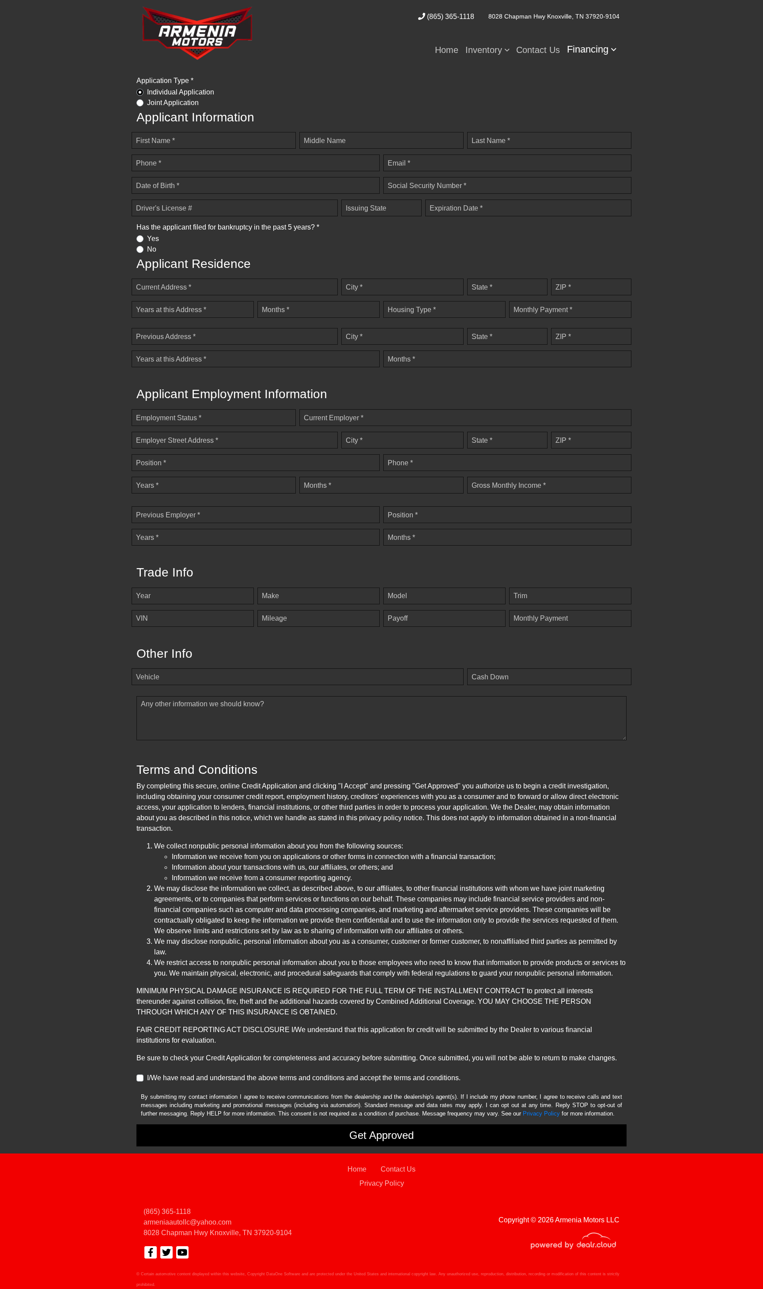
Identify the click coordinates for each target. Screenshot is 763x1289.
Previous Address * (166, 336)
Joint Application (173, 102)
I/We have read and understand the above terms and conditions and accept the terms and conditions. (304, 1078)
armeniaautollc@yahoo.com (187, 1222)
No (151, 249)
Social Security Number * (427, 185)
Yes (153, 238)
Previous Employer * (168, 515)
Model (397, 595)
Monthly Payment (541, 618)
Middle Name (325, 140)
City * (354, 287)
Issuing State (366, 208)
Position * (151, 463)
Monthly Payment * (543, 309)
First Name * (155, 140)
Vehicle (147, 677)
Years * (147, 485)
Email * (399, 163)
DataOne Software (283, 1274)
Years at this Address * (171, 309)
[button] (487, 50)
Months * (275, 309)
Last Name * (491, 140)
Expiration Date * (456, 208)
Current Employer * (333, 418)
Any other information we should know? (202, 704)
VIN (142, 618)
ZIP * (563, 287)
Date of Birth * (157, 185)
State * (482, 287)
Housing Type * (412, 309)
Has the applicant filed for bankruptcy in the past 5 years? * (227, 227)
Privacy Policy (541, 1113)
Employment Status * (168, 418)
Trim (520, 595)
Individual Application (180, 92)
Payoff (398, 618)
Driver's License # (164, 208)
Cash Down (490, 677)
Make (270, 595)
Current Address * (163, 287)
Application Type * (164, 80)
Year (143, 595)
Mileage (274, 618)
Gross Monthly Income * (509, 485)
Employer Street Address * (177, 440)
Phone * (148, 163)
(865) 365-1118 (449, 16)
